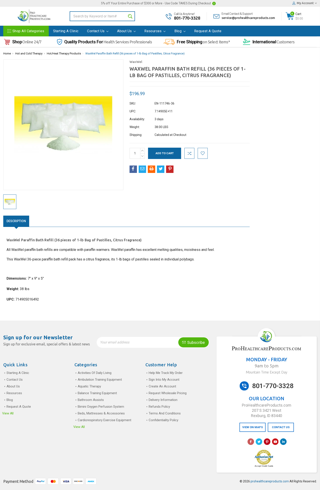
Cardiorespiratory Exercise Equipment (104, 420)
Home (7, 53)
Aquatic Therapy (89, 386)
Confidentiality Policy (163, 420)
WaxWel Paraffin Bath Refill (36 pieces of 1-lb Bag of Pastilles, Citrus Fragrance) (135, 53)
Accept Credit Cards (264, 466)
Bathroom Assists (91, 400)
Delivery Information (163, 400)
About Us (125, 31)
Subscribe (195, 342)
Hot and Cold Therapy (28, 53)
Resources (153, 31)
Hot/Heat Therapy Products (64, 53)
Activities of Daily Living (94, 373)
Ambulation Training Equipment (100, 380)
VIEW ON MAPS (252, 427)
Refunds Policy (159, 407)
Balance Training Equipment (97, 393)
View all (7, 413)
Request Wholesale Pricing (168, 393)
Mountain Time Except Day (266, 372)
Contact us (96, 31)
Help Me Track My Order (166, 373)
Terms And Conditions (165, 413)
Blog (178, 31)
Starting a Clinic (66, 31)
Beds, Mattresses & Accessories (101, 413)
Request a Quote (207, 31)
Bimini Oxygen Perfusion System (101, 407)
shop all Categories (28, 31)
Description (16, 221)
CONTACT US (281, 427)
